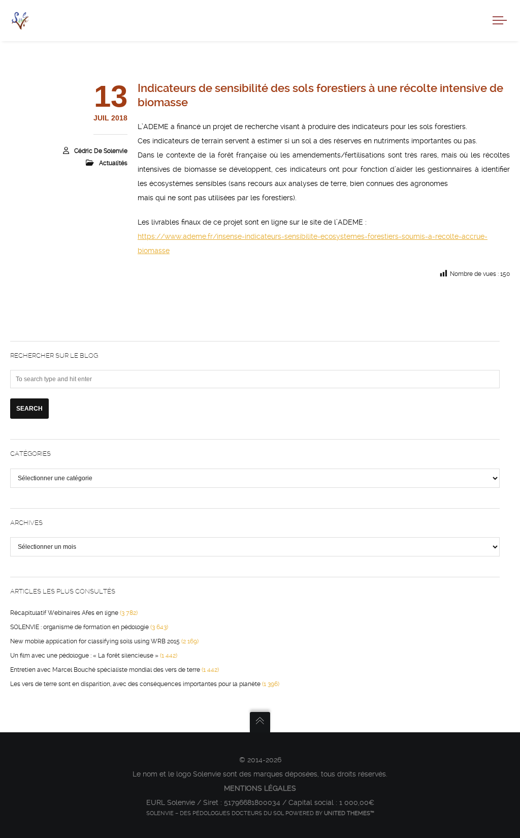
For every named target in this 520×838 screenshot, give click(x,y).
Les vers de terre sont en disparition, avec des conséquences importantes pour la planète (135, 684)
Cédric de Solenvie (100, 150)
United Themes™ (349, 813)
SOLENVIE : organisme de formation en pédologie (79, 627)
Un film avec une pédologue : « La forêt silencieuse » (84, 655)
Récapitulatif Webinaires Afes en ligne (64, 612)
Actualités (113, 163)
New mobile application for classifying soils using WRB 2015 (95, 641)
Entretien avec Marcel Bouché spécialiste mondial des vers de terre (105, 669)
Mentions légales (260, 788)
